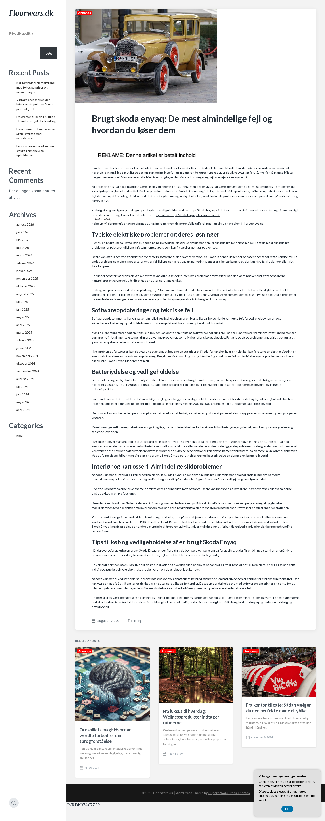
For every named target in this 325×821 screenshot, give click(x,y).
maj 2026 (22, 247)
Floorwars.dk (31, 13)
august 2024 (25, 379)
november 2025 (27, 278)
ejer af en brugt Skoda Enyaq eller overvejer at (188, 215)
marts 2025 (24, 332)
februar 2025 (25, 340)
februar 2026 (25, 263)
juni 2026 (22, 240)
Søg (49, 53)
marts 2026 (24, 255)
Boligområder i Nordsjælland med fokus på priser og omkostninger (35, 87)
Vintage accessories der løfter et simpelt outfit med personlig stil (35, 104)
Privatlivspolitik (21, 33)
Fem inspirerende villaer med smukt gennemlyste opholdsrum (35, 150)
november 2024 (27, 356)
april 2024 (23, 410)
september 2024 (27, 371)
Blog (19, 435)
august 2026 (25, 224)
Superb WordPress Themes (229, 793)
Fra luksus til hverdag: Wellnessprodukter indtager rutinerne (191, 716)
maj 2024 (22, 402)
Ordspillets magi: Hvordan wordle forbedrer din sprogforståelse (106, 735)
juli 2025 (22, 301)
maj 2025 (22, 317)
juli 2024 (22, 386)
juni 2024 (22, 394)
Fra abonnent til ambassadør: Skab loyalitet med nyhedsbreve (36, 133)
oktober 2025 (25, 286)
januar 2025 (24, 348)
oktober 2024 (25, 363)
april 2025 (23, 325)
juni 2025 (22, 309)
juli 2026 (22, 232)
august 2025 (25, 294)
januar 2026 (24, 271)
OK (287, 809)
